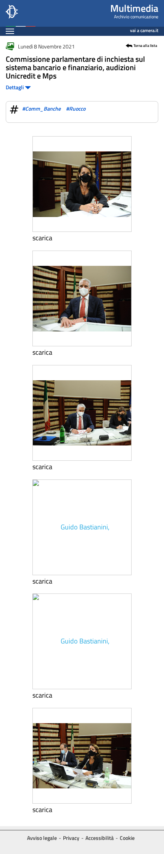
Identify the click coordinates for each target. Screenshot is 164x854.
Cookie (127, 838)
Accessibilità (99, 838)
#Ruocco (75, 109)
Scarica (42, 238)
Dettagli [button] (15, 87)
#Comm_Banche (41, 109)
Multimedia (134, 8)
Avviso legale (42, 838)
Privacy (71, 838)
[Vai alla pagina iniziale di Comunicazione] (20, 13)
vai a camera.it (144, 29)
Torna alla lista (145, 45)
